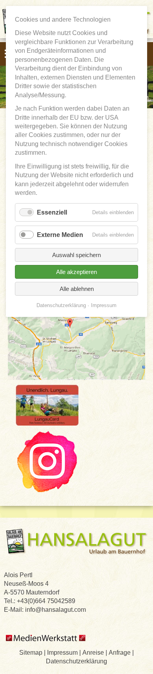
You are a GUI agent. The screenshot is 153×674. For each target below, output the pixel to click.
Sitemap (30, 652)
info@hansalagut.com (55, 609)
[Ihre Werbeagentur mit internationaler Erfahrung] (46, 642)
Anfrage (120, 652)
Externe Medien (60, 234)
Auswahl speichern (76, 255)
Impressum (62, 652)
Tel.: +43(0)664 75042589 (39, 600)
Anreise (93, 652)
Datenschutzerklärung (76, 661)
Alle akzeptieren (76, 271)
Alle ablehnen (77, 288)
